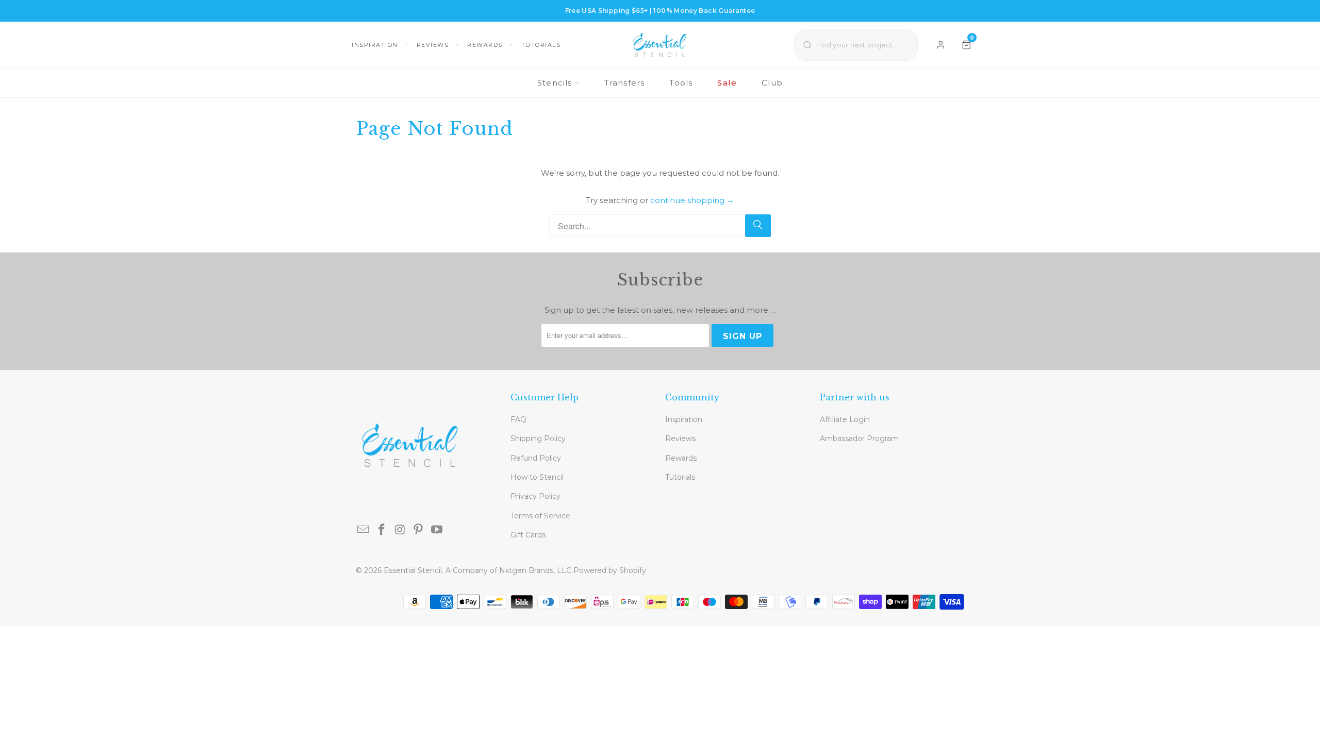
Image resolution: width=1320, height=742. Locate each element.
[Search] (758, 225)
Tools (680, 83)
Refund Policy (535, 458)
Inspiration (375, 44)
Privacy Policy (535, 496)
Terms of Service (540, 515)
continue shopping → (692, 200)
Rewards (485, 44)
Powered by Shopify (609, 570)
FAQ (518, 419)
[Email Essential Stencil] (363, 530)
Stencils (554, 83)
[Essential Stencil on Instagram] (400, 530)
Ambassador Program (859, 438)
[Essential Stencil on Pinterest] (418, 530)
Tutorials (541, 44)
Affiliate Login (845, 419)
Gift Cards (528, 534)
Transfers (624, 83)
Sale (727, 83)
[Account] (941, 45)
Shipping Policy (538, 438)
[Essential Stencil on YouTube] (437, 530)
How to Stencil (537, 477)
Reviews (433, 44)
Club (772, 83)
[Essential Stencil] (660, 45)
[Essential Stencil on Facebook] (382, 530)
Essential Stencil (413, 570)
